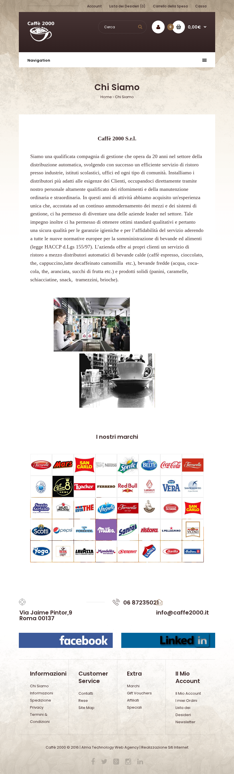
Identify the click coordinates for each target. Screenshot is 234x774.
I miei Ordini (186, 700)
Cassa (201, 6)
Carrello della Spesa (170, 6)
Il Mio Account (188, 693)
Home (106, 97)
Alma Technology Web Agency (110, 747)
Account (94, 6)
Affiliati (133, 700)
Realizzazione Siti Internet (164, 747)
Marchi (133, 686)
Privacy (36, 707)
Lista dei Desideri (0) (127, 6)
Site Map (86, 707)
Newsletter (185, 722)
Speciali (134, 707)
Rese (83, 700)
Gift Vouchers (139, 693)
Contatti (85, 693)
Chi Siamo (124, 97)
